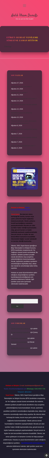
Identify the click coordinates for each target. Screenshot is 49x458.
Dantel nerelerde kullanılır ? (20, 328)
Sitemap (7, 47)
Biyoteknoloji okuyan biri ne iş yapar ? (24, 98)
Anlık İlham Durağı (24, 15)
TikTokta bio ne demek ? (19, 92)
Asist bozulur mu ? (17, 81)
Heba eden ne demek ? (19, 338)
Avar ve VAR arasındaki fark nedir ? (23, 146)
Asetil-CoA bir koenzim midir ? (21, 87)
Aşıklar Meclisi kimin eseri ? (20, 348)
